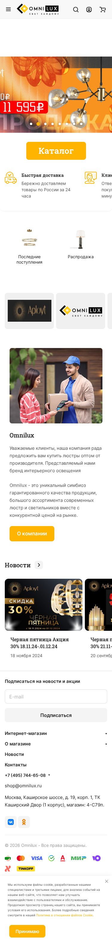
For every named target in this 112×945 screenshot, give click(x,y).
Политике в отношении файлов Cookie (64, 915)
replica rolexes (15, 23)
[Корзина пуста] (102, 9)
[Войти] (89, 9)
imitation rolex (15, 30)
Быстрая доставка (43, 175)
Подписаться (56, 715)
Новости (14, 754)
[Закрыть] (106, 881)
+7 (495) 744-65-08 (25, 775)
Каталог (56, 150)
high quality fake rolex (23, 45)
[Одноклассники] (24, 822)
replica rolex (13, 53)
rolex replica (13, 38)
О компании (32, 534)
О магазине (18, 744)
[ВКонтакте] (11, 822)
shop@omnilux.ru (23, 785)
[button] (31, 124)
